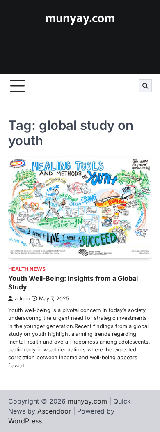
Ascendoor (54, 411)
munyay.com (80, 18)
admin (22, 299)
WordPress (25, 421)
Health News (27, 269)
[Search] (145, 86)
